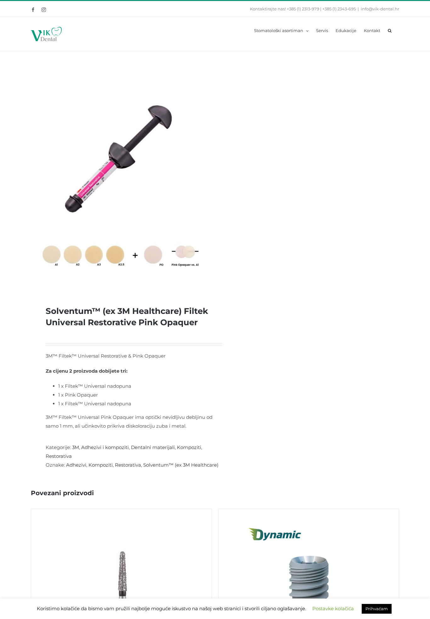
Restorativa (59, 456)
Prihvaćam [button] (376, 608)
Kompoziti (189, 447)
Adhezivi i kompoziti (105, 447)
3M (75, 447)
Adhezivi (76, 465)
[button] (390, 30)
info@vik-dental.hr (380, 8)
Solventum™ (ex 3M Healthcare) (180, 465)
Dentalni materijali (153, 447)
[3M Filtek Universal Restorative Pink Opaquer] (119, 175)
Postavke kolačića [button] (333, 608)
